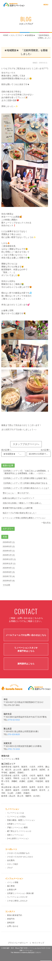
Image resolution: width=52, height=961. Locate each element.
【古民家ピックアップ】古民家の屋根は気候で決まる (25, 483)
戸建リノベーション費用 (17, 828)
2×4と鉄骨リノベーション (18, 839)
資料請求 (11, 923)
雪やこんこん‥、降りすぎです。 (17, 493)
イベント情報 (12, 882)
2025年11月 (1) (9, 563)
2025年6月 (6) (9, 581)
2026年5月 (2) (9, 546)
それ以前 (6, 585)
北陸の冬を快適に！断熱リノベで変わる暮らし (22, 503)
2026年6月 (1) (9, 542)
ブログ (10, 868)
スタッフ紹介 (12, 864)
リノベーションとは (15, 813)
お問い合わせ (12, 926)
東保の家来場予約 (14, 915)
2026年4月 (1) (9, 551)
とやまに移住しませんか (17, 901)
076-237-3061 (14, 705)
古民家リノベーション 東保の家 (20, 893)
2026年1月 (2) (9, 555)
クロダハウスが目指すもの (18, 853)
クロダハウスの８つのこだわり (20, 857)
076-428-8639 (14, 734)
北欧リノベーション (15, 835)
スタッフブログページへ (26, 444)
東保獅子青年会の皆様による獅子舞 (18, 508)
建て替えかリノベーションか (19, 831)
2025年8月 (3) (9, 572)
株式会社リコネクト (34, 952)
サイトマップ (38, 943)
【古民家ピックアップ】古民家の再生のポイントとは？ (26, 488)
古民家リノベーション (16, 824)
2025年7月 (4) (9, 576)
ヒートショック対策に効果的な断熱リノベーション (24, 518)
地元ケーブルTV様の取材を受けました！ (20, 513)
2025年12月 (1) (9, 559)
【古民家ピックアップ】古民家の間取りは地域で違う (25, 478)
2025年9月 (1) (9, 568)
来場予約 (11, 919)
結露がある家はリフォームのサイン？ (18, 498)
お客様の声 (11, 890)
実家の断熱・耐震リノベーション (21, 820)
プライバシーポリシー (18, 943)
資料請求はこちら (26, 663)
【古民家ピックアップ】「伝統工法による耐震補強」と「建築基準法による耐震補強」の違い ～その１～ (26, 472)
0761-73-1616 (14, 749)
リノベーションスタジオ (17, 897)
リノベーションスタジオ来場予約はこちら (26, 649)
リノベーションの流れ (16, 817)
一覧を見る (46, 523)
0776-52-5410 (14, 720)
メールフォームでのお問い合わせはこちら (26, 635)
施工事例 (11, 886)
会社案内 (11, 860)
